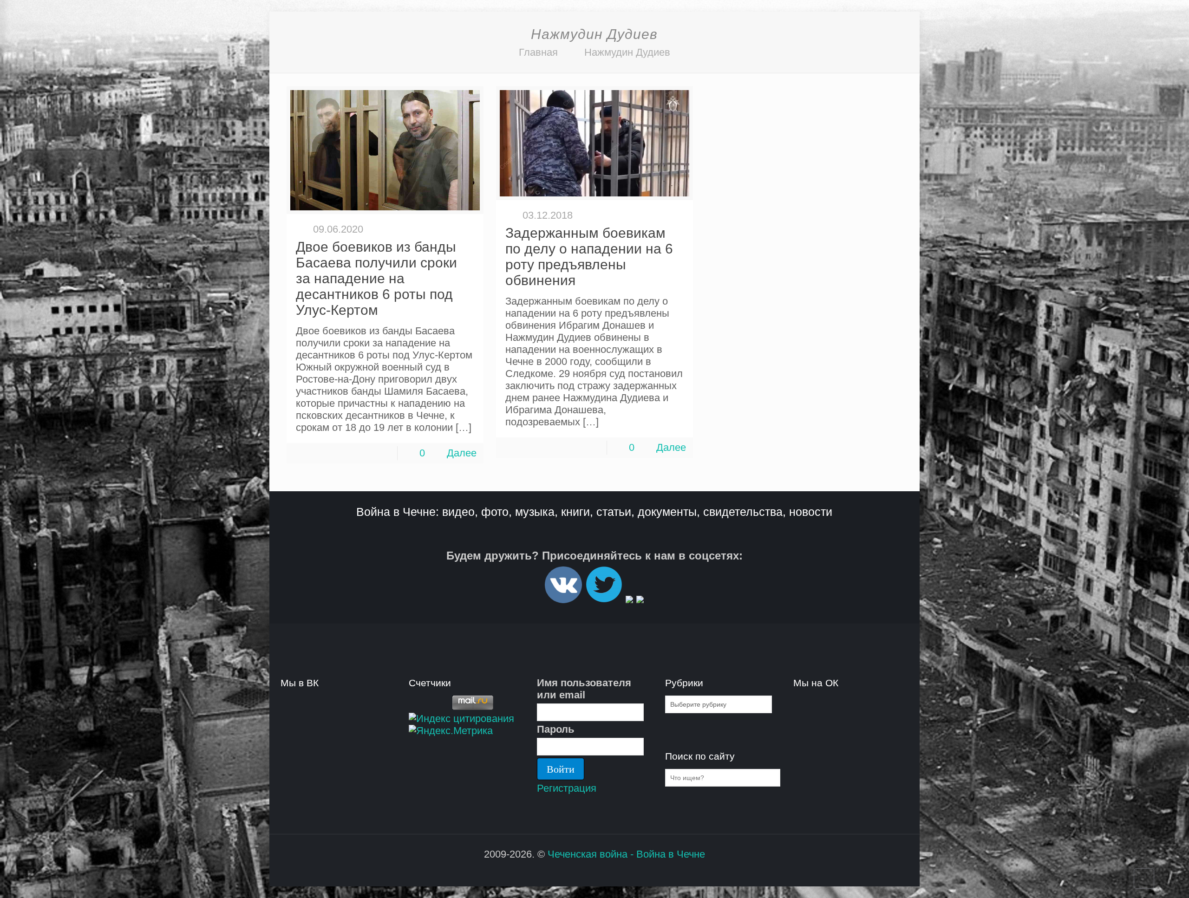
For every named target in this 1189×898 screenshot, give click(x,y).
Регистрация (566, 788)
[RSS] (588, 872)
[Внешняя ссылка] (563, 599)
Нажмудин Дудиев (627, 52)
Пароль (556, 729)
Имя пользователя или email (584, 689)
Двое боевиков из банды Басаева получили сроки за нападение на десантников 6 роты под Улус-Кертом (376, 278)
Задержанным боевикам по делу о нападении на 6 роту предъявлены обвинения (589, 256)
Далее (462, 453)
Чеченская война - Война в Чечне (626, 854)
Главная (538, 52)
